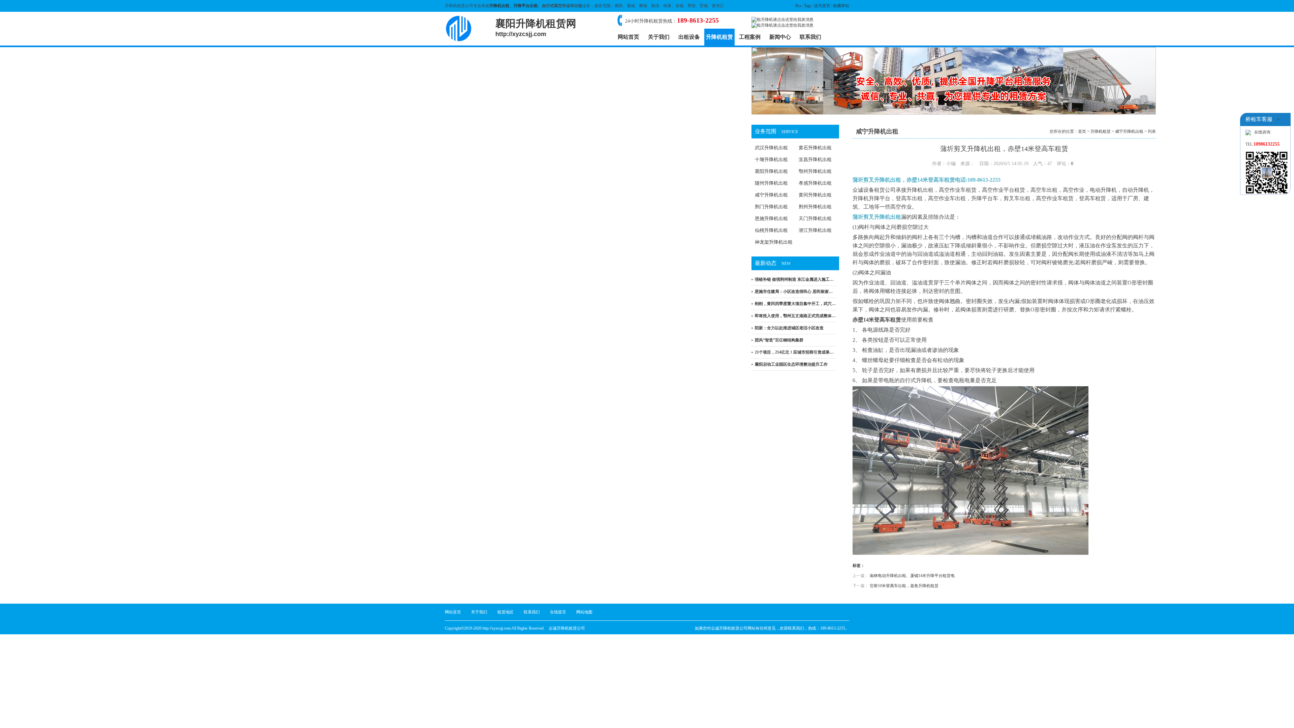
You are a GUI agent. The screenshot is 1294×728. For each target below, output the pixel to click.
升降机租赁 (719, 37)
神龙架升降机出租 (774, 242)
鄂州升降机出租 (815, 171)
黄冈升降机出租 (815, 195)
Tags (807, 5)
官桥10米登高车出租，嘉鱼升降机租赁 (904, 585)
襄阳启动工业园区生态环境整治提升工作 (791, 364)
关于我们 (659, 37)
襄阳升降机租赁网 (535, 27)
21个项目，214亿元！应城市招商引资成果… (794, 352)
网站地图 (584, 612)
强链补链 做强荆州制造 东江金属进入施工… (794, 279)
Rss (798, 5)
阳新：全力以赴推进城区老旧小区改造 (789, 328)
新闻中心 (780, 37)
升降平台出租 (526, 5)
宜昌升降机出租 (815, 159)
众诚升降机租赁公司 (567, 628)
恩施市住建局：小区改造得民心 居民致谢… (794, 291)
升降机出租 (499, 5)
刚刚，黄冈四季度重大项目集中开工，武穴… (795, 303)
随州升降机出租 (771, 183)
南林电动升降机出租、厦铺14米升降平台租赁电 (912, 575)
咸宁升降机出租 (771, 195)
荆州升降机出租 (815, 206)
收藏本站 (841, 5)
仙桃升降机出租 (771, 230)
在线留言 (558, 612)
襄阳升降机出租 (771, 171)
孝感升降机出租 (815, 183)
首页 (1082, 131)
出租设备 (689, 37)
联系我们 (810, 37)
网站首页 (628, 37)
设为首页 (822, 5)
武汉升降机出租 (771, 147)
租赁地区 (505, 612)
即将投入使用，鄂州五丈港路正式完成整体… (795, 315)
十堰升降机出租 (771, 159)
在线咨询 (1262, 132)
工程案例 (750, 37)
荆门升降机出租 (771, 206)
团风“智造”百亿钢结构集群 (779, 340)
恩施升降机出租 (771, 218)
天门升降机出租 (815, 218)
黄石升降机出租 (815, 147)
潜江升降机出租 (815, 230)
